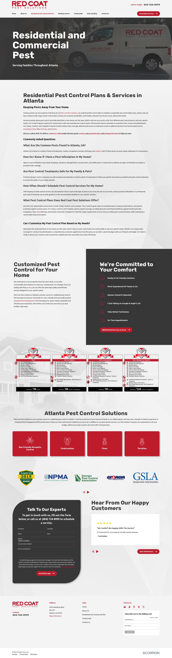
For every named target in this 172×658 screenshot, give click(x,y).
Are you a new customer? (25, 544)
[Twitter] (143, 607)
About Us (85, 611)
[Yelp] (139, 607)
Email (48, 534)
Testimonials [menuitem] (78, 13)
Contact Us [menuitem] (105, 13)
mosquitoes (27, 129)
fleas (34, 129)
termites (54, 129)
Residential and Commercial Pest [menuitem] (42, 13)
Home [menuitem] (14, 13)
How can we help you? (24, 549)
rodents (98, 151)
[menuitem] (14, 654)
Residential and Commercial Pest (94, 614)
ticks (38, 212)
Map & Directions (55, 616)
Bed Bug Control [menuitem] (63, 13)
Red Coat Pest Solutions (69, 113)
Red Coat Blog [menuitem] (92, 13)
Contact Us (86, 622)
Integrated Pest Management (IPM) (26, 301)
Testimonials (86, 618)
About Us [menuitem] (24, 13)
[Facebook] (134, 607)
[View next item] (88, 492)
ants (30, 287)
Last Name (50, 529)
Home (84, 607)
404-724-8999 (152, 5)
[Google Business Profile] (125, 607)
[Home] (30, 5)
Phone (20, 534)
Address (20, 539)
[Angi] (129, 607)
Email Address (129, 619)
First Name (21, 529)
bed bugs (44, 129)
